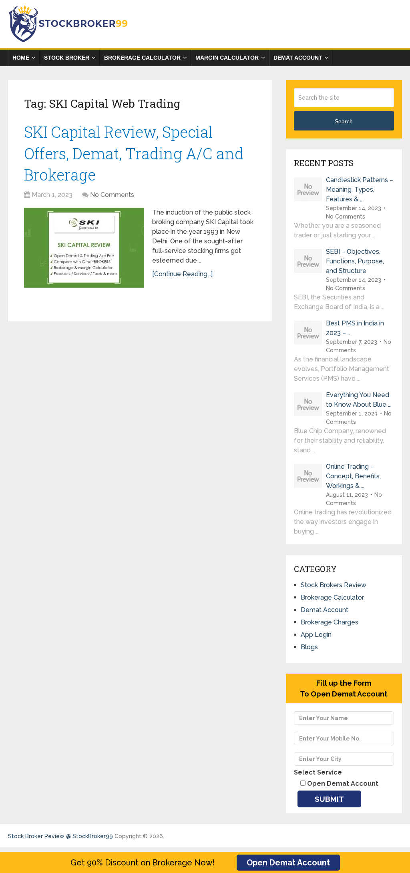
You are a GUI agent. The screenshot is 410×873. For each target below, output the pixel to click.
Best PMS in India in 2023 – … (355, 328)
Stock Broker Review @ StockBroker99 (60, 836)
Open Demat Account (288, 862)
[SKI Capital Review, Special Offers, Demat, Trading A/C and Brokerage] (84, 248)
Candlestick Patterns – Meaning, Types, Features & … (359, 189)
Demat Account (297, 57)
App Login (316, 634)
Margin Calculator (227, 57)
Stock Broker (66, 57)
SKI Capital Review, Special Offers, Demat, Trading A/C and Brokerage (134, 153)
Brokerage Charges (329, 622)
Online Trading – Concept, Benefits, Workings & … (353, 476)
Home (20, 57)
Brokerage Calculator (142, 57)
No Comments (112, 195)
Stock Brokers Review (333, 585)
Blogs (309, 647)
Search (344, 121)
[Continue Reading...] (182, 274)
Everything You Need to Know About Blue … (358, 399)
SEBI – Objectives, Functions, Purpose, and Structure (355, 261)
